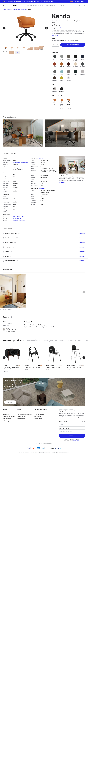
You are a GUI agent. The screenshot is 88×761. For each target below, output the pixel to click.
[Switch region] (5, 1)
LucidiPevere (61, 28)
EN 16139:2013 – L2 (18, 219)
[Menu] (3, 5)
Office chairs (24, 9)
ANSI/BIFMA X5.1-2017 (19, 221)
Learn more (10, 402)
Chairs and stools (16, 9)
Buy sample (42, 158)
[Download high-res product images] (17, 52)
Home (4, 9)
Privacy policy (76, 440)
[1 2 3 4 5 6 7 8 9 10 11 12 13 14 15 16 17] (55, 45)
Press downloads (39, 414)
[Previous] (4, 28)
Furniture (9, 9)
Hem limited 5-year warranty (20, 162)
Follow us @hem (7, 421)
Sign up (48, 1)
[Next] (46, 28)
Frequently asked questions (24, 414)
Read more (55, 35)
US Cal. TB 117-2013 (18, 217)
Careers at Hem (7, 418)
